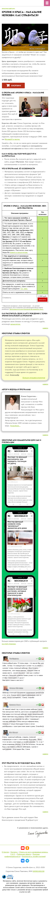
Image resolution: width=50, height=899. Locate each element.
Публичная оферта (24, 854)
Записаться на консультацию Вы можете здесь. (26, 309)
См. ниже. (24, 289)
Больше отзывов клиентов (34, 378)
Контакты (14, 852)
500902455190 (38, 871)
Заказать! (42, 300)
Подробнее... (15, 426)
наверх (45, 328)
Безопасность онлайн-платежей (34, 856)
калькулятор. (15, 324)
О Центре (5, 852)
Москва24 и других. (12, 139)
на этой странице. (9, 644)
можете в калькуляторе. (19, 252)
